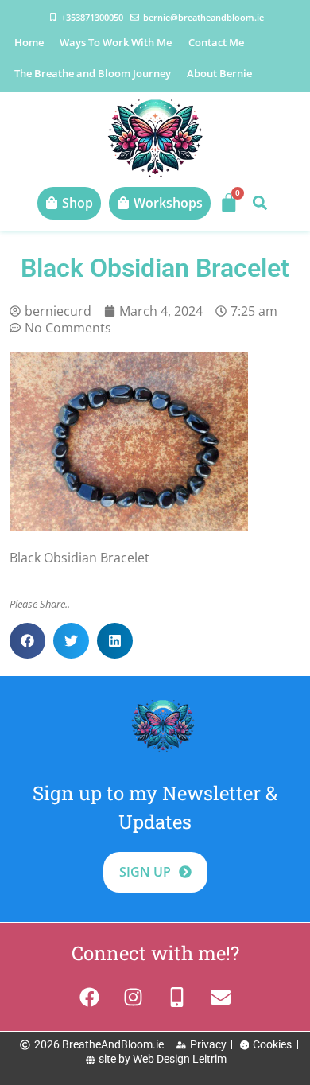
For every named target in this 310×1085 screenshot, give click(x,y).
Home (29, 42)
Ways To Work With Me (116, 42)
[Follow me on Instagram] (133, 997)
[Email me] (220, 997)
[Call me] (177, 997)
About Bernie (219, 73)
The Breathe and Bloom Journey (92, 73)
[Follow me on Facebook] (89, 997)
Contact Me (216, 42)
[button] (259, 203)
